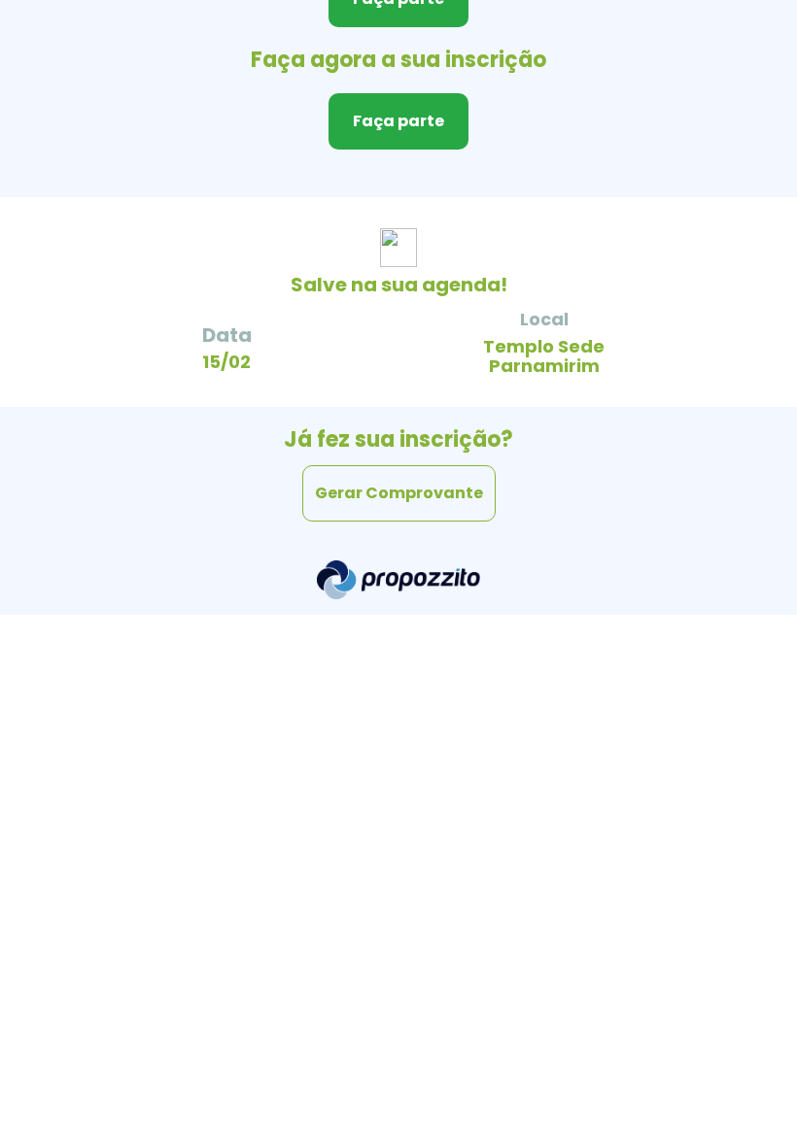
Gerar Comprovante (399, 493)
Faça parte (398, 121)
